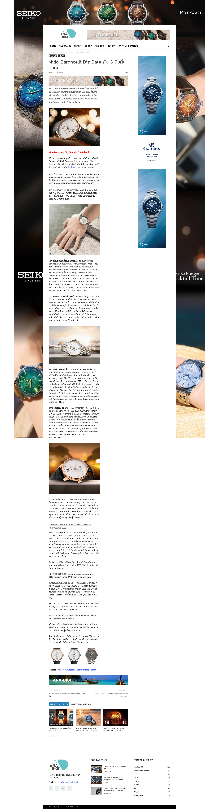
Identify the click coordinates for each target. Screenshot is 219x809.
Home (53, 46)
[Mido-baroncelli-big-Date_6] (91, 656)
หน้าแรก (51, 52)
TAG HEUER (138, 795)
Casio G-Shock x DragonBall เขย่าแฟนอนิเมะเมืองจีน (67, 695)
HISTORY (111, 46)
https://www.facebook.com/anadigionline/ (77, 669)
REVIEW (78, 46)
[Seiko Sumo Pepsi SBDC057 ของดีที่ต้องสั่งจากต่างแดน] (96, 791)
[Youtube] (69, 788)
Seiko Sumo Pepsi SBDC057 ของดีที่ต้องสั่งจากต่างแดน (115, 789)
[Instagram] (57, 788)
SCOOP (88, 46)
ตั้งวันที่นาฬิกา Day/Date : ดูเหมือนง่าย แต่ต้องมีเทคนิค (114, 778)
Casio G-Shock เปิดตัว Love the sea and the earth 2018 (111, 695)
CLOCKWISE (65, 46)
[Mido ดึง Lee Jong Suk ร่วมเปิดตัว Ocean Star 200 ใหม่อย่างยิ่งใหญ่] (115, 717)
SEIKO (135, 774)
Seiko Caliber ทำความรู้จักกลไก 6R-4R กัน (115, 767)
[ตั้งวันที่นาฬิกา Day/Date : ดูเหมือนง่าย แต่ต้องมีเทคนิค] (96, 780)
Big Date (72, 167)
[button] (167, 46)
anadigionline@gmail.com (70, 782)
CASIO (135, 777)
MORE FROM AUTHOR (81, 704)
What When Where (128, 46)
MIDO (61, 55)
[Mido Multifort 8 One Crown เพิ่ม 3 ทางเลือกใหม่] (61, 717)
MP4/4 (53, 72)
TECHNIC (99, 46)
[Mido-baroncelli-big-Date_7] (74, 656)
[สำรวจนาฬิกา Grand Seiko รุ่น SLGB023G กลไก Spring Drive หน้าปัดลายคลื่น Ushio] (152, 152)
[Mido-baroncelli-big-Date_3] (57, 656)
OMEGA (136, 791)
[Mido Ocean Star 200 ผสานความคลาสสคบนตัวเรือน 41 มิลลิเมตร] (88, 717)
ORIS (135, 788)
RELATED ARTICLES (59, 704)
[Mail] (63, 788)
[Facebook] (51, 788)
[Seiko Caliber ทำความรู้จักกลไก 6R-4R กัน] (96, 769)
